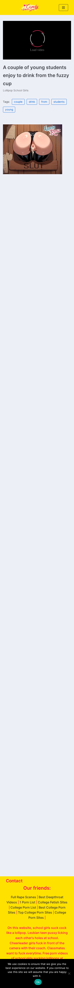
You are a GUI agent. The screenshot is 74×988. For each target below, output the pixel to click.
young (9, 109)
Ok (38, 982)
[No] (69, 973)
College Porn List (23, 907)
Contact (14, 880)
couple (18, 101)
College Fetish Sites (52, 902)
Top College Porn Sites (35, 912)
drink (32, 101)
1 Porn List (27, 902)
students (59, 101)
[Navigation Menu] (63, 7)
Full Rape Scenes (23, 897)
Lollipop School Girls (15, 90)
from (44, 101)
